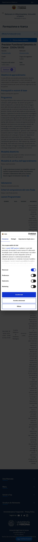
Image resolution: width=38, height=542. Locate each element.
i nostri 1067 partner (12, 248)
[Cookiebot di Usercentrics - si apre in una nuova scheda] (28, 234)
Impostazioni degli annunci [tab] (27, 239)
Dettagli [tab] (13, 239)
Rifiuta (19, 306)
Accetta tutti (19, 294)
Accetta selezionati (19, 300)
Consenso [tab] (5, 239)
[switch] (33, 275)
